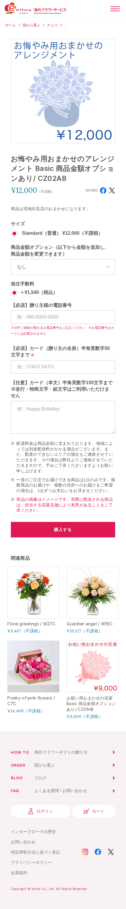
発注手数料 (22, 283)
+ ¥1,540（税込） (39, 292)
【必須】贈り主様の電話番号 (41, 305)
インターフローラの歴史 (33, 831)
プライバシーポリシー (31, 862)
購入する (63, 529)
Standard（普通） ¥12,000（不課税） (62, 233)
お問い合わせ (23, 842)
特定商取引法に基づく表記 (35, 852)
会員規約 (19, 872)
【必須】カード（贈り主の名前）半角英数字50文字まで (60, 351)
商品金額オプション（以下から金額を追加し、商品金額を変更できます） (60, 250)
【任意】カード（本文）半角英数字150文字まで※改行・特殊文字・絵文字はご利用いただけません (62, 389)
